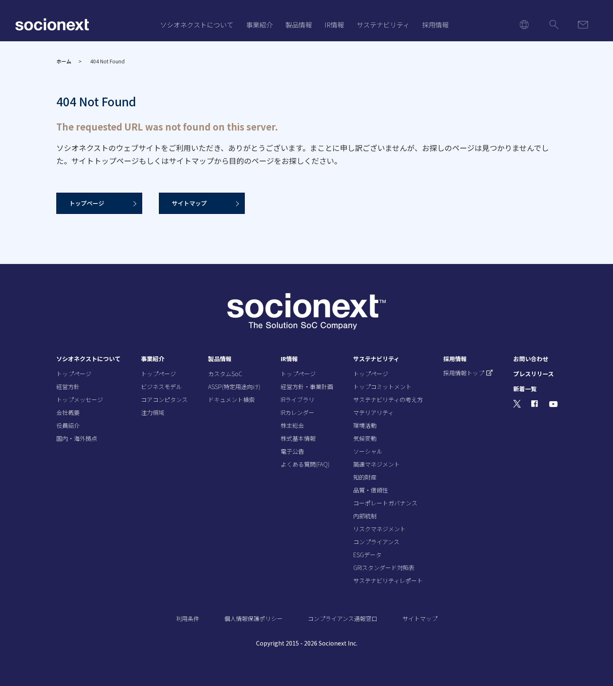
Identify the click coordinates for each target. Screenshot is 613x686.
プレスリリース (533, 373)
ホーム (63, 61)
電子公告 (292, 451)
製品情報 (298, 25)
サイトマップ (189, 203)
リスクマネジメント (379, 529)
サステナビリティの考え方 (388, 399)
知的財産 (365, 477)
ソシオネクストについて (197, 25)
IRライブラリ (297, 399)
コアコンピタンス (164, 399)
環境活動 (365, 425)
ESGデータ (367, 554)
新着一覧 (525, 388)
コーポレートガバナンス (385, 503)
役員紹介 (68, 425)
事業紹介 (259, 25)
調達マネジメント (376, 464)
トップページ (86, 203)
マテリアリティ (373, 412)
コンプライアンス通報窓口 (342, 618)
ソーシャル (367, 451)
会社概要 (68, 412)
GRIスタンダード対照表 (384, 567)
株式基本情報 (298, 438)
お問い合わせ (530, 358)
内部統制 (365, 516)
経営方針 (68, 386)
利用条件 (187, 618)
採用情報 (435, 25)
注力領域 (152, 412)
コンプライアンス (376, 542)
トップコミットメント (382, 386)
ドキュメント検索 (231, 399)
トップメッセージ (79, 399)
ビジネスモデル (161, 386)
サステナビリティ (383, 25)
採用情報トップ (463, 373)
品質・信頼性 (370, 490)
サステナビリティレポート (388, 580)
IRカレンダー (297, 412)
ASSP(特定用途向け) (234, 386)
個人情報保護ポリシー (253, 618)
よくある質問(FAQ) (305, 464)
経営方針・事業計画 (307, 386)
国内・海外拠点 (76, 438)
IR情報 (334, 25)
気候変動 (365, 438)
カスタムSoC (225, 373)
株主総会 (292, 425)
